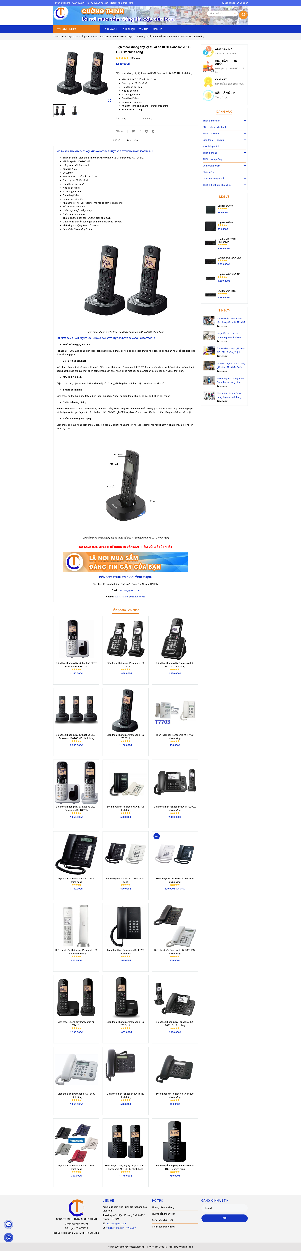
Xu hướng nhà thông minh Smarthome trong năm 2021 (230, 380)
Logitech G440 (225, 205)
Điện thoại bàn (100, 36)
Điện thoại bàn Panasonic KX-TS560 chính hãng (125, 1095)
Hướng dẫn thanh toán (163, 1213)
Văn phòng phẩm (211, 165)
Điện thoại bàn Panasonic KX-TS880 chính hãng (76, 880)
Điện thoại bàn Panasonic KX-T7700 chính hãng (125, 952)
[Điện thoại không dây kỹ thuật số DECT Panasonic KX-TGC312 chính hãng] (61, 13)
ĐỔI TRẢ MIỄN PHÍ (226, 92)
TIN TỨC (143, 29)
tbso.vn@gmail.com (123, 3)
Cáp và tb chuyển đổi (213, 178)
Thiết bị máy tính (211, 120)
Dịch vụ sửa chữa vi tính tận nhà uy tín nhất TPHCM (231, 320)
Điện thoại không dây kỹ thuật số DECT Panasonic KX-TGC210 (76, 665)
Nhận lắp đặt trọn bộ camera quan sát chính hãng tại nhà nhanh (229, 335)
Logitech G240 (225, 222)
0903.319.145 (82, 3)
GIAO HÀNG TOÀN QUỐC (226, 63)
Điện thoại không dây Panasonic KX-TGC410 (125, 1024)
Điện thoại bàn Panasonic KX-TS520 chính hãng (174, 1095)
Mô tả (116, 140)
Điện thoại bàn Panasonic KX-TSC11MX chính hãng (174, 952)
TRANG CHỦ (111, 29)
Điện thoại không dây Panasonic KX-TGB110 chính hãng (175, 1167)
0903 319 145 (223, 49)
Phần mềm (208, 172)
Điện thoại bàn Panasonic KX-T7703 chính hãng (174, 737)
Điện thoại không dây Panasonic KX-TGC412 (76, 1024)
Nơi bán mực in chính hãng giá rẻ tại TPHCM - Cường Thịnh (231, 365)
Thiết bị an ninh (211, 133)
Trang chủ (58, 36)
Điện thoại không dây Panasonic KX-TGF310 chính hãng (175, 1024)
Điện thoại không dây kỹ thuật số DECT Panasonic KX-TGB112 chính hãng (125, 1167)
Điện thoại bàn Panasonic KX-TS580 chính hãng (76, 1095)
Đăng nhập (229, 3)
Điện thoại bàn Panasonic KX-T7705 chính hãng (125, 808)
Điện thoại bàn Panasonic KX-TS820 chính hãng (174, 880)
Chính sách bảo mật (162, 1220)
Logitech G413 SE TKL (229, 274)
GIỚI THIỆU (129, 29)
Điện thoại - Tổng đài (78, 36)
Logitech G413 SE (227, 291)
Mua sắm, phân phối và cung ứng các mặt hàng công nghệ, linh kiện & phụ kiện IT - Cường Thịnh (230, 395)
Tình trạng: (121, 118)
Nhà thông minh (211, 146)
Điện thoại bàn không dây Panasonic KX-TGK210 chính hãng (76, 952)
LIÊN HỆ (157, 29)
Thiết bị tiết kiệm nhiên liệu (217, 185)
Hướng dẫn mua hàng (163, 1207)
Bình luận (132, 140)
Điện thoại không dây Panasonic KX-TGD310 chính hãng (175, 665)
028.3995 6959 (101, 3)
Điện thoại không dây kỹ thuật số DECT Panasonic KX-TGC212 (76, 808)
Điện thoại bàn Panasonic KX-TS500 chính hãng (76, 1167)
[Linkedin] (140, 131)
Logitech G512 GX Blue (229, 257)
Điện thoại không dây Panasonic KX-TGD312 (125, 665)
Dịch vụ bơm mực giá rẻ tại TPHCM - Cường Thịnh (231, 350)
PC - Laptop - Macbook (215, 127)
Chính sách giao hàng (163, 1226)
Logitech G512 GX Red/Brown (227, 240)
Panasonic (118, 36)
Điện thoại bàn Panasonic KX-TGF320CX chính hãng (175, 808)
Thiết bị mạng (210, 152)
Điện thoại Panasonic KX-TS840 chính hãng (125, 880)
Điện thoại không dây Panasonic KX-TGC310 (125, 737)
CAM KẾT (221, 79)
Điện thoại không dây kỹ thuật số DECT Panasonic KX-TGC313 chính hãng (76, 737)
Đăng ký (243, 3)
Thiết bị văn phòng (212, 159)
